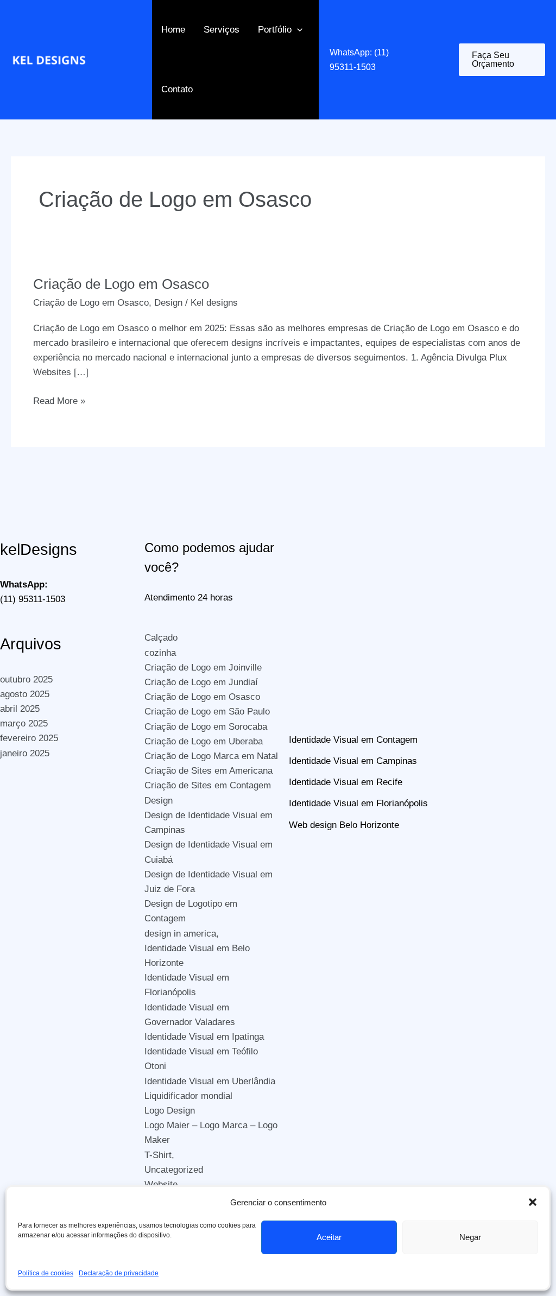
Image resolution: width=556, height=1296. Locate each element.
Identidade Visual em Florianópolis (358, 803)
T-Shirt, (159, 1155)
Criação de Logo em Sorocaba (205, 727)
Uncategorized (173, 1170)
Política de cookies (45, 1273)
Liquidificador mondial (188, 1096)
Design (168, 303)
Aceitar (329, 1237)
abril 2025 (20, 709)
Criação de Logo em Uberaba (203, 741)
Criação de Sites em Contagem (207, 785)
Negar (470, 1237)
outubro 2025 (26, 679)
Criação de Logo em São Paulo (207, 711)
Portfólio (275, 29)
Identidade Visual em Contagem (353, 740)
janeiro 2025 (24, 753)
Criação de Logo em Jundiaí (201, 682)
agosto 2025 (24, 694)
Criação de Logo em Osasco (121, 284)
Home (173, 29)
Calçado (161, 638)
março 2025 (24, 723)
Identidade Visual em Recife (345, 782)
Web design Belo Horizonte (344, 825)
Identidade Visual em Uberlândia (209, 1081)
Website (161, 1184)
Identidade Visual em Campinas (353, 761)
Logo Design (169, 1110)
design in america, (181, 933)
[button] (532, 1202)
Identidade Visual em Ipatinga (204, 1037)
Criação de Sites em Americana (208, 771)
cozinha (160, 653)
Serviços (221, 29)
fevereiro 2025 (29, 738)
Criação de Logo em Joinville (203, 667)
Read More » (59, 401)
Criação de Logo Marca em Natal (211, 756)
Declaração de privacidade (119, 1273)
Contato (177, 89)
